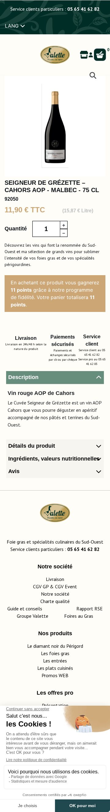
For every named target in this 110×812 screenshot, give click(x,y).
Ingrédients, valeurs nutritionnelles (54, 459)
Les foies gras (55, 653)
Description (23, 377)
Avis (14, 471)
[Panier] (100, 54)
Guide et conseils (24, 608)
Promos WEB (55, 675)
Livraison (55, 579)
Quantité (16, 229)
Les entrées (55, 661)
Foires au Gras (78, 616)
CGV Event (66, 586)
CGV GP (41, 586)
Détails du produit (31, 446)
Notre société (55, 594)
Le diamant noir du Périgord (55, 646)
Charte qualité (55, 601)
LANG (12, 26)
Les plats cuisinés (55, 668)
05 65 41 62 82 (83, 9)
